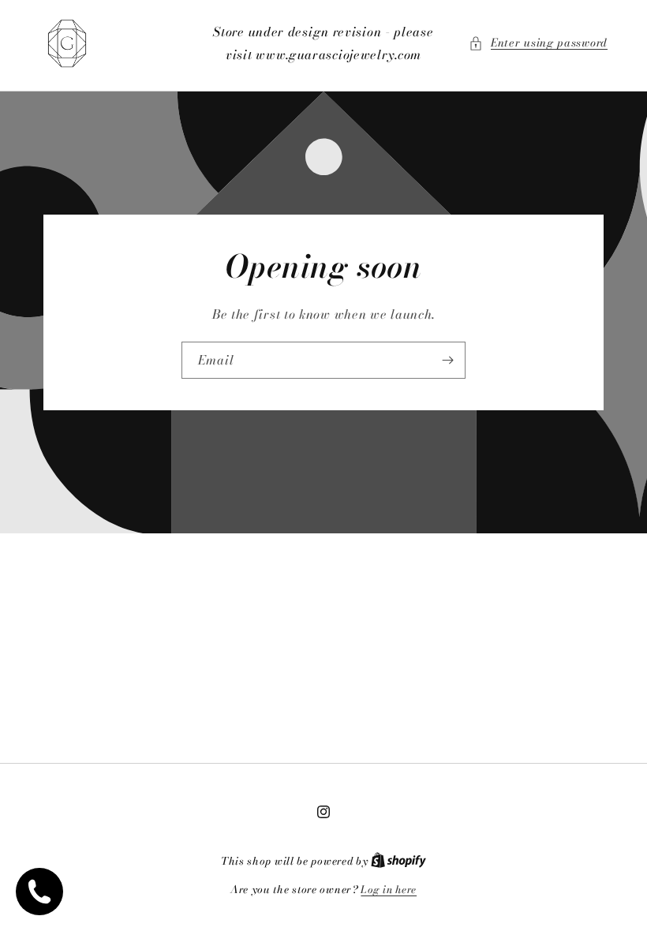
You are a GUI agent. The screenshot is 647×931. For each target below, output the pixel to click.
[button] (538, 43)
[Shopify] (398, 861)
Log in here (389, 889)
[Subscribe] (447, 360)
